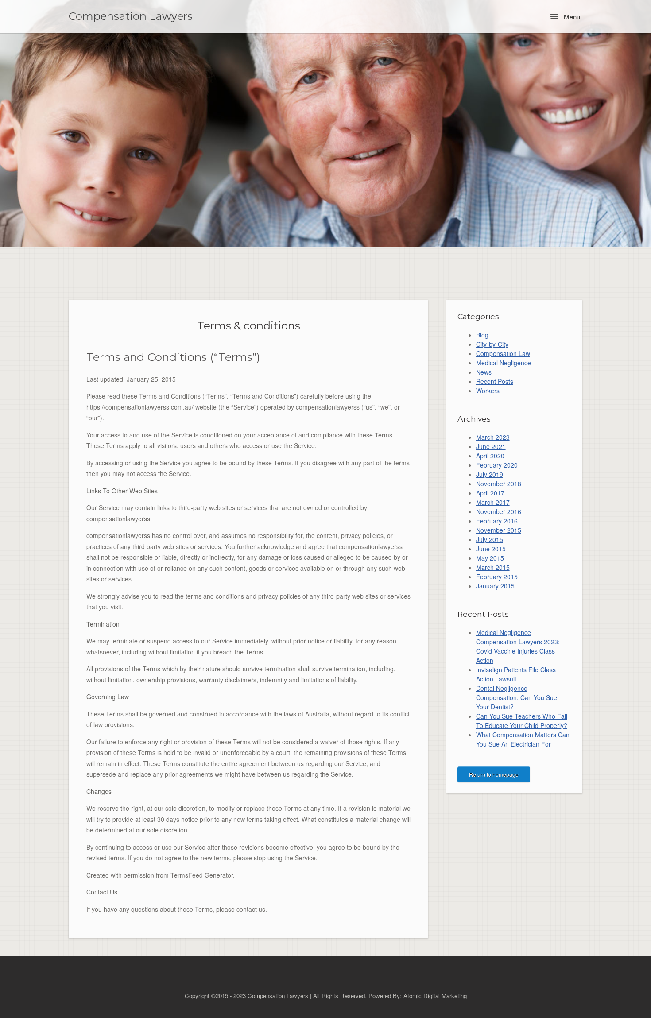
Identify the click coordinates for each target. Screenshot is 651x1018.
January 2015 (495, 585)
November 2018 (498, 483)
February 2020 (497, 465)
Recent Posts (494, 381)
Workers (488, 390)
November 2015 (498, 530)
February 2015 (497, 576)
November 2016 (498, 511)
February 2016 (497, 520)
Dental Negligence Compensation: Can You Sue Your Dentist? (516, 697)
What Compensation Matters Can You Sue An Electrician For (523, 739)
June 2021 (491, 446)
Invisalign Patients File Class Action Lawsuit (516, 674)
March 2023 (493, 437)
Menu (571, 16)
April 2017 (490, 492)
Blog (482, 334)
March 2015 (493, 567)
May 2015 (490, 558)
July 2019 (489, 474)
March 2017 (493, 502)
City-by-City (492, 344)
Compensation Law (503, 353)
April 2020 (490, 455)
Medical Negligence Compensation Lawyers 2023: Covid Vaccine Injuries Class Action (518, 646)
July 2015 (489, 539)
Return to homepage (494, 774)
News (484, 372)
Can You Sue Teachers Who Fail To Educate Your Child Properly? (521, 721)
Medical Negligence (503, 362)
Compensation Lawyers (131, 16)
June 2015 (491, 548)
